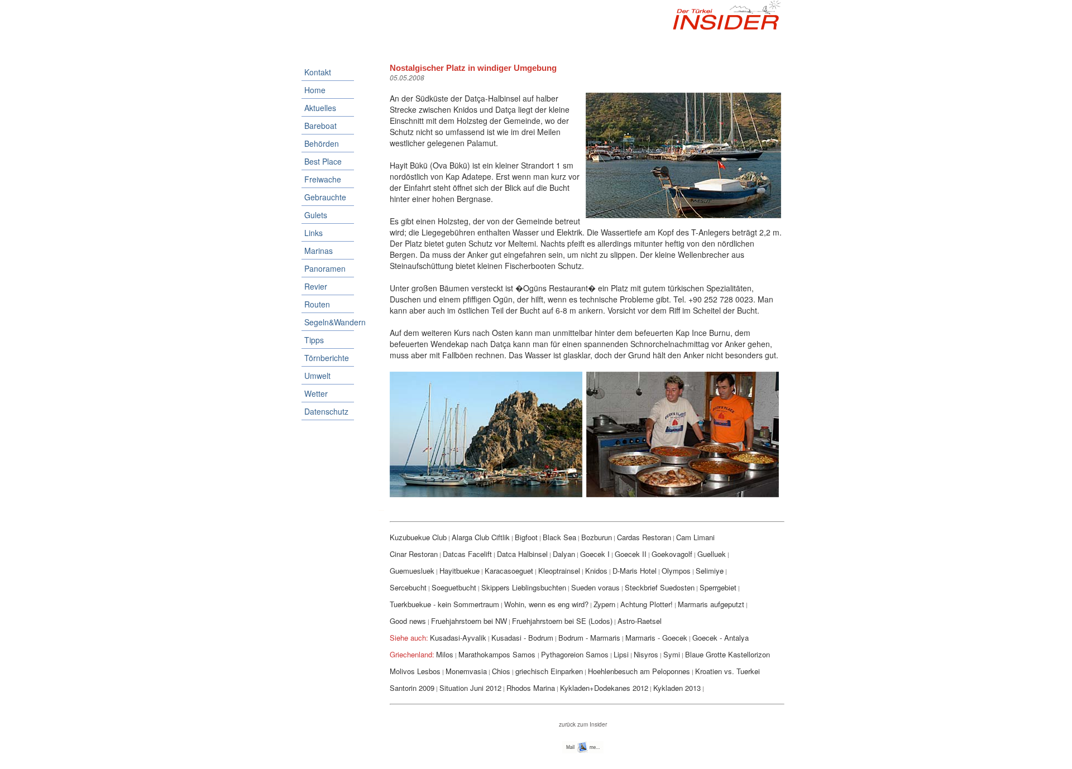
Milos (444, 654)
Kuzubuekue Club (418, 537)
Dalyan (564, 554)
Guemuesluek (412, 570)
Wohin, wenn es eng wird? (546, 604)
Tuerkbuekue (411, 604)
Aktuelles (320, 107)
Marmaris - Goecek (656, 637)
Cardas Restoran (644, 537)
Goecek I (595, 554)
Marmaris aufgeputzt (711, 604)
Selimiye (710, 570)
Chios (501, 671)
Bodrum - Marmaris (589, 637)
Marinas (318, 250)
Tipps (314, 339)
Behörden (321, 143)
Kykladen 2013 (677, 688)
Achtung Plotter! (646, 604)
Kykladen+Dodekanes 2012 (604, 688)
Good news (408, 621)
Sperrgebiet (718, 587)
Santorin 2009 (412, 688)
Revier (315, 286)
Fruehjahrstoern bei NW (469, 621)
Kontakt (317, 72)
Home (315, 89)
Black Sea (559, 537)
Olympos (676, 570)
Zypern (604, 604)
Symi (671, 654)
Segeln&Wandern (329, 322)
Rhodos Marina (530, 688)
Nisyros (646, 654)
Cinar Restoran (414, 554)
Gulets (315, 214)
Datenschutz (326, 411)
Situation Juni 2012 (470, 688)
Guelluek (711, 554)
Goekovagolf (672, 554)
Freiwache (322, 179)
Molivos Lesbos (415, 671)
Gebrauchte (325, 197)
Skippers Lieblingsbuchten (523, 587)
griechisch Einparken (549, 671)
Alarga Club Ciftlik (481, 537)
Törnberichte (326, 357)
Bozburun (596, 537)
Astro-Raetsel (640, 621)
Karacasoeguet (509, 570)
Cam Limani (695, 537)
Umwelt (317, 375)
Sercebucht (408, 587)
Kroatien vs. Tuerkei (727, 671)
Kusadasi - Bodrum (522, 637)
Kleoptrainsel (559, 570)
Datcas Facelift (467, 554)
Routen (317, 304)
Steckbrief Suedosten (660, 587)
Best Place (323, 161)
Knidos (596, 570)
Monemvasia (466, 671)
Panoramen (325, 268)
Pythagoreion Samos (575, 654)
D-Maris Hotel (634, 570)
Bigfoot (526, 537)
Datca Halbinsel (522, 554)
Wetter (316, 393)
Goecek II (631, 554)
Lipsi (621, 654)
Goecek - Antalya (720, 637)
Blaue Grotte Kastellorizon (727, 654)
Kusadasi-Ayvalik (458, 637)
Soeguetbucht (454, 587)
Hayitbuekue (459, 570)
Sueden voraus (595, 587)
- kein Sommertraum (466, 604)
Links (313, 232)
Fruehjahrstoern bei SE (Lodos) (562, 621)
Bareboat (320, 125)
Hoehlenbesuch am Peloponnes (639, 671)
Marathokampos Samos (498, 654)
